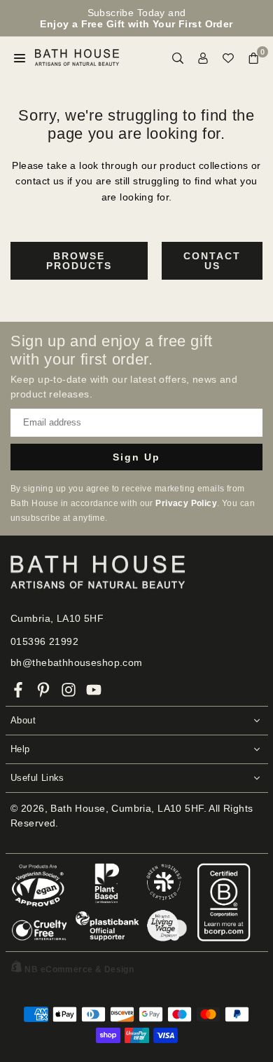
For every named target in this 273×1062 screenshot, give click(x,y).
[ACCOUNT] (203, 57)
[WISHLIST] (228, 57)
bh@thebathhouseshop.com (76, 662)
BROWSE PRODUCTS (79, 260)
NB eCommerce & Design (79, 969)
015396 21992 (44, 641)
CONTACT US (212, 260)
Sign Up (136, 457)
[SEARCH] (177, 57)
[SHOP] (19, 57)
